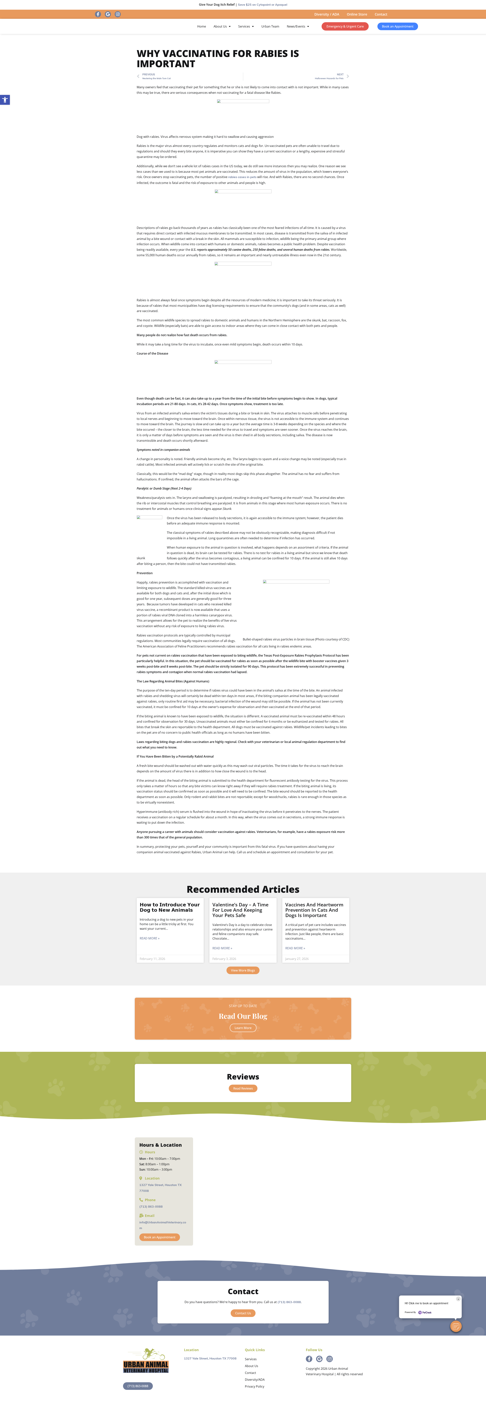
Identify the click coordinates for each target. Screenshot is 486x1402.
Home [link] (201, 26)
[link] (5, 100)
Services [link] (244, 26)
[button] (456, 1326)
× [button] (458, 1299)
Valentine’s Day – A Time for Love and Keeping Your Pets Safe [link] (240, 909)
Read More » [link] (149, 938)
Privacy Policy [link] (254, 1386)
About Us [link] (220, 26)
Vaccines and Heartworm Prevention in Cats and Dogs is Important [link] (314, 909)
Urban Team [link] (270, 26)
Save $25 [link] (262, 4)
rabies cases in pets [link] (242, 177)
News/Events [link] (296, 26)
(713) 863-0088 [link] (151, 1206)
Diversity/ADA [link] (255, 1380)
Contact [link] (381, 14)
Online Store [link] (357, 14)
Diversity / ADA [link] (326, 14)
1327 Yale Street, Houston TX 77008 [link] (210, 1358)
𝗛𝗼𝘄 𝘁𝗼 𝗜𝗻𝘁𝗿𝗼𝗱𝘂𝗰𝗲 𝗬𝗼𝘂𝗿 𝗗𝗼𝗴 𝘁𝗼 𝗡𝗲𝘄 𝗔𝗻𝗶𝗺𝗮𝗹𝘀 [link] (170, 907)
